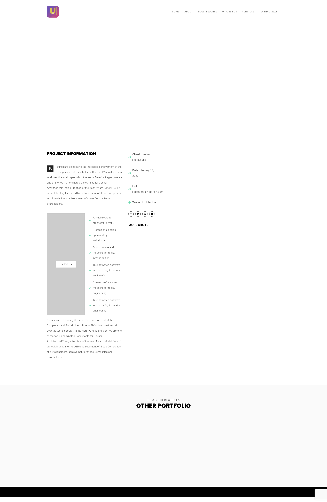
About (188, 11)
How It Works (207, 11)
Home (175, 11)
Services (248, 11)
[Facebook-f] (131, 214)
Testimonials (268, 11)
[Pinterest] (145, 214)
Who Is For (229, 11)
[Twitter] (138, 214)
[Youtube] (151, 214)
